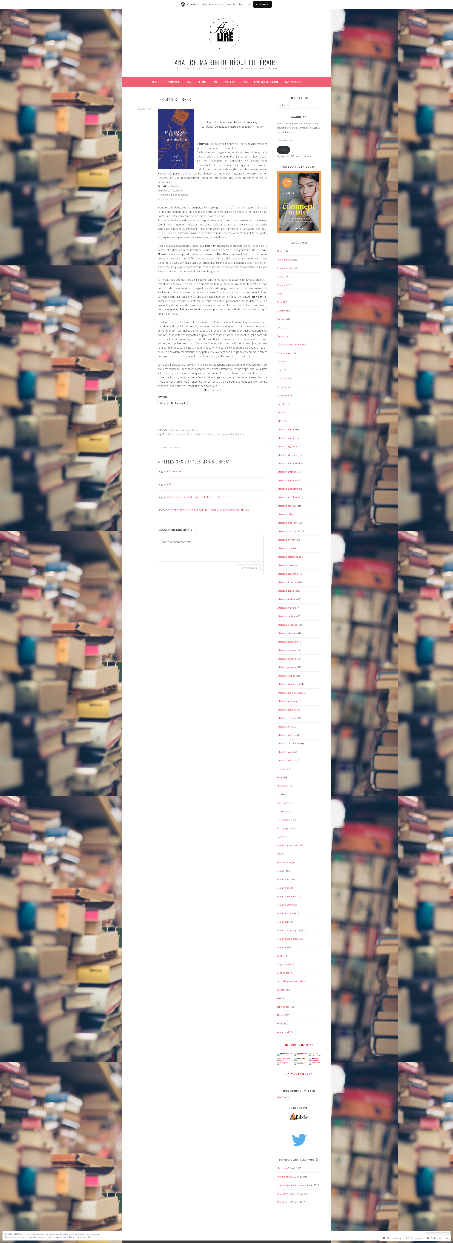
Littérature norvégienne (288, 709)
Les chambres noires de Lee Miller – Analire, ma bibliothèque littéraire (209, 510)
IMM (279, 421)
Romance (281, 947)
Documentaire (284, 353)
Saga (279, 955)
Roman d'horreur (285, 904)
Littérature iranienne (287, 616)
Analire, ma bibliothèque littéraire (226, 62)
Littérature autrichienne (288, 497)
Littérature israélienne (287, 641)
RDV (279, 853)
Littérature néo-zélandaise (290, 692)
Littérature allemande (287, 455)
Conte (280, 327)
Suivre (284, 149)
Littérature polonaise (287, 718)
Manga (280, 777)
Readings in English (266, 82)
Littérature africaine (286, 438)
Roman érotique (285, 887)
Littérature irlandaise (287, 624)
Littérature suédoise (287, 735)
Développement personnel (290, 344)
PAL (215, 82)
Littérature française (180, 430)
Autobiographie (285, 259)
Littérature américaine (288, 463)
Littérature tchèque (286, 760)
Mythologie (282, 785)
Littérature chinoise (286, 548)
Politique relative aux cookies (79, 1237)
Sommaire (173, 82)
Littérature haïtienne (287, 599)
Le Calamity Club (285, 1193)
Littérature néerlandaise (288, 684)
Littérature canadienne (288, 531)
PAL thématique (285, 819)
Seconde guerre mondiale (290, 981)
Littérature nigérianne (287, 701)
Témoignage (283, 1006)
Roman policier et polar (288, 930)
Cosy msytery (283, 336)
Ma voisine (282, 1168)
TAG (244, 82)
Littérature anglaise (286, 471)
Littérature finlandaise (288, 582)
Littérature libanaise (287, 675)
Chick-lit (281, 302)
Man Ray (220, 434)
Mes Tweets (283, 1097)
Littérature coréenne (287, 565)
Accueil (156, 82)
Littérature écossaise (287, 505)
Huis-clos (281, 404)
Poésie (195, 430)
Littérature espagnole (287, 573)
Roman (280, 870)
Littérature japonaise (287, 658)
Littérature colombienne (289, 556)
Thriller (280, 1023)
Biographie (282, 285)
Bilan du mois (284, 1202)
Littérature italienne (286, 650)
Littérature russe (285, 726)
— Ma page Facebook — (299, 1073)
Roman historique (286, 913)
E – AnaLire (175, 471)
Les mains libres (184, 434)
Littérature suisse (285, 752)
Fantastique (283, 378)
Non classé (282, 802)
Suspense (282, 989)
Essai (279, 370)
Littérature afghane (286, 429)
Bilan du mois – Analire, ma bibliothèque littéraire (197, 497)
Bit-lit (279, 293)
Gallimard (170, 434)
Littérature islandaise (287, 633)
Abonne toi (299, 117)
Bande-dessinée (285, 268)
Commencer (262, 4)
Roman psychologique (288, 938)
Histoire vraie (283, 395)
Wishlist (230, 82)
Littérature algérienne (287, 446)
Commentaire (249, 567)
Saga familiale (284, 964)
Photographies (284, 828)
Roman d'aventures (286, 896)
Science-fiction (284, 972)
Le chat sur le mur (170, 447)
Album (280, 251)
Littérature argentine (287, 480)
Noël (279, 794)
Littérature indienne (286, 607)
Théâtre (281, 1015)
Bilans (202, 82)
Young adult (283, 1032)
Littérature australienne (288, 488)
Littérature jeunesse (286, 667)
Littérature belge (285, 514)
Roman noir (282, 921)
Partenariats (293, 82)
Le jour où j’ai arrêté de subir (291, 1185)
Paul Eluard (231, 434)
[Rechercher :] (299, 105)
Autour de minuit (285, 1176)
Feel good (282, 387)
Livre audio (282, 769)
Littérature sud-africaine (289, 743)
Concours (282, 319)
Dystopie (281, 361)
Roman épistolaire (286, 879)
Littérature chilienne (287, 539)
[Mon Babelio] (299, 1120)
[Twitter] (299, 1139)
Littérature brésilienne (288, 522)
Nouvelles (282, 811)
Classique (282, 310)
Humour (281, 412)
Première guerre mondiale (290, 845)
